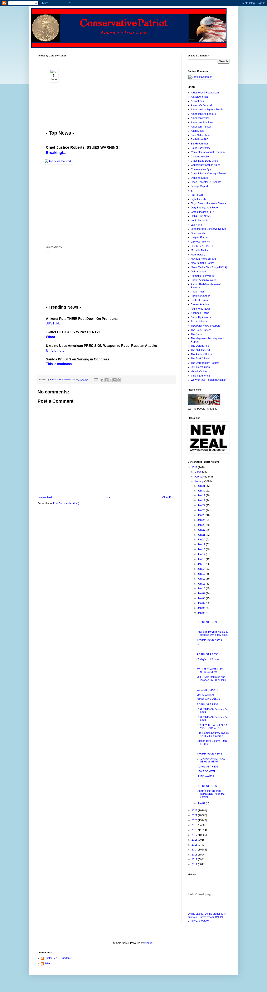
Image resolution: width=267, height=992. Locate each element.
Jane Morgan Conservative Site (209, 228)
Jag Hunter (197, 224)
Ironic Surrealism (200, 220)
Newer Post (45, 497)
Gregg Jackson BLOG (203, 212)
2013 (194, 854)
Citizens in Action (200, 156)
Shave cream (206, 917)
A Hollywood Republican (205, 92)
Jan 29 (202, 495)
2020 (194, 820)
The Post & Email (200, 358)
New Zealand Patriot (202, 263)
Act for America (199, 96)
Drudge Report (199, 186)
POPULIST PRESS (207, 622)
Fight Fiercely (198, 199)
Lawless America (200, 241)
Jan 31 (202, 485)
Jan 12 (202, 578)
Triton (48, 963)
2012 (194, 859)
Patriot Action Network (203, 280)
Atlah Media (197, 130)
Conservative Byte (201, 169)
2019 (194, 825)
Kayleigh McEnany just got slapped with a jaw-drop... (213, 633)
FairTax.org (197, 194)
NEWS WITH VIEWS (208, 699)
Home (107, 497)
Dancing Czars (199, 177)
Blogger (148, 943)
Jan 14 (202, 568)
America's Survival (201, 105)
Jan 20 (202, 539)
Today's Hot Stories (208, 659)
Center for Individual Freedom (208, 152)
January (199, 481)
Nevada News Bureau (203, 258)
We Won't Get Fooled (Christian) (209, 379)
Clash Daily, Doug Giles (204, 160)
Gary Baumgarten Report (205, 207)
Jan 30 (202, 490)
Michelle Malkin (200, 250)
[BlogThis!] (107, 380)
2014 (194, 849)
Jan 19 (202, 544)
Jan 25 (202, 515)
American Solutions (202, 122)
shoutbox (204, 920)
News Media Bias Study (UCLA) (209, 267)
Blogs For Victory (200, 148)
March (198, 471)
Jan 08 (202, 598)
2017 (194, 835)
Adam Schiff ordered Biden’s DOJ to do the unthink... (211, 793)
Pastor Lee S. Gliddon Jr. (59, 958)
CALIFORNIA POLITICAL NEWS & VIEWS (211, 671)
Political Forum (199, 300)
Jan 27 (202, 505)
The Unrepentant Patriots (205, 362)
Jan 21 (202, 534)
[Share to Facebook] (114, 380)
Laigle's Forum (199, 237)
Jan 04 (202, 803)
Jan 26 (202, 510)
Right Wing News (200, 308)
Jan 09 (202, 593)
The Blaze (196, 334)
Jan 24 (202, 519)
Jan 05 (202, 613)
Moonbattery (198, 254)
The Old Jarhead (200, 350)
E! (192, 190)
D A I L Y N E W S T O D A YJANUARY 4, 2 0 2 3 (212, 727)
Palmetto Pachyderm (202, 275)
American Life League (203, 113)
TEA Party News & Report (205, 325)
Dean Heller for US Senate (206, 182)
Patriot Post (197, 291)
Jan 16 (202, 559)
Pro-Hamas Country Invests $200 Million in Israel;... (213, 734)
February (199, 476)
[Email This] (103, 380)
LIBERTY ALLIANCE (202, 246)
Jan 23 (202, 524)
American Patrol (200, 118)
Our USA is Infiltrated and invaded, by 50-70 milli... (212, 678)
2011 (194, 864)
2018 (194, 830)
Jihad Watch (198, 233)
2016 (194, 839)
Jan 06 (202, 607)
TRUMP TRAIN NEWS (209, 639)
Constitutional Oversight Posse (208, 173)
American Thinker (201, 126)
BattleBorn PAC (199, 139)
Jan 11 (202, 583)
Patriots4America (200, 296)
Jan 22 (202, 529)
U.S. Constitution (200, 367)
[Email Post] (95, 379)
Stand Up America (201, 317)
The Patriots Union (201, 354)
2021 (194, 815)
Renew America (200, 304)
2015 (194, 844)
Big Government (200, 143)
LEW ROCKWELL (207, 771)
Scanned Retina (200, 313)
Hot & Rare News (200, 216)
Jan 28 (202, 500)
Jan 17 (202, 554)
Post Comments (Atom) (66, 503)
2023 (194, 467)
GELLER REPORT (207, 689)
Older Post (168, 497)
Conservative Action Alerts (205, 164)
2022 (194, 810)
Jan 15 (202, 564)
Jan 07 (202, 603)
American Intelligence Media (207, 109)
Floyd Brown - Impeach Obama (208, 203)
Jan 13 (202, 573)
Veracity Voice (199, 371)
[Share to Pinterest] (118, 380)
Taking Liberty (199, 321)
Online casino (195, 913)
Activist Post (197, 101)
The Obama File (200, 345)
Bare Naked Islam (201, 135)
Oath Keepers (199, 271)
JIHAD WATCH (205, 694)
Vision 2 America (200, 375)
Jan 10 (202, 588)
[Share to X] (110, 380)
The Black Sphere (201, 330)
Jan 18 (202, 549)
